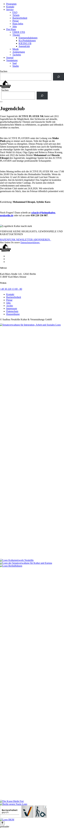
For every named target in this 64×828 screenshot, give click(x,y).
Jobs (14, 26)
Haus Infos (17, 23)
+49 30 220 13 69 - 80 (11, 289)
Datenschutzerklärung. (30, 242)
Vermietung (12, 60)
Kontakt (10, 6)
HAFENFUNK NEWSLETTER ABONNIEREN (25, 239)
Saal (14, 63)
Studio (15, 66)
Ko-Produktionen (27, 40)
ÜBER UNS (18, 32)
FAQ (14, 12)
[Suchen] (58, 77)
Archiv (9, 305)
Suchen (3, 71)
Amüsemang (18, 52)
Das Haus (11, 29)
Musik (15, 49)
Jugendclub (24, 46)
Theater (16, 35)
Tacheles (16, 54)
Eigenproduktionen (28, 37)
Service (10, 9)
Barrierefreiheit (19, 18)
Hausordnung (13, 314)
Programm (11, 4)
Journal (9, 57)
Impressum (11, 308)
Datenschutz (12, 311)
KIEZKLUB (25, 43)
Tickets (15, 15)
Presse (15, 20)
